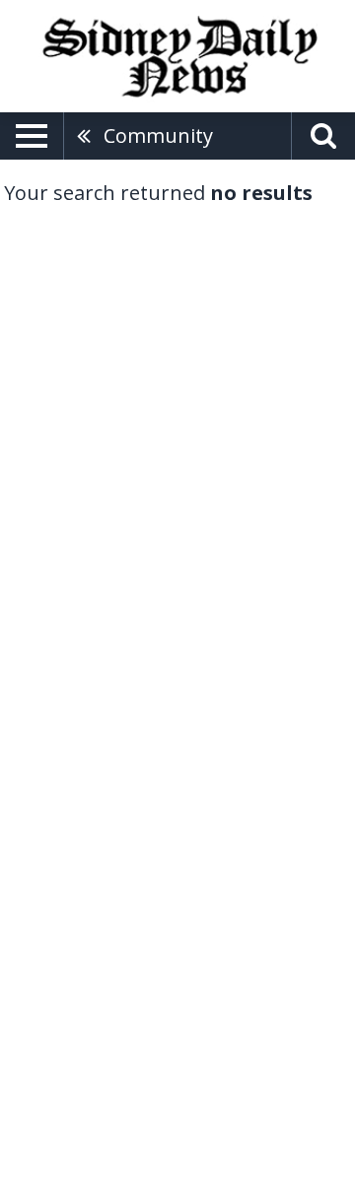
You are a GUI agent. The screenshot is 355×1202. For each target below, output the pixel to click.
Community (158, 135)
